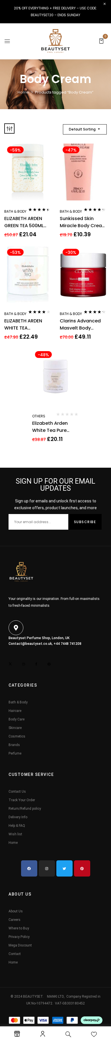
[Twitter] (64, 868)
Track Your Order (22, 800)
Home (23, 92)
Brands (14, 745)
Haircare (15, 711)
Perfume (15, 753)
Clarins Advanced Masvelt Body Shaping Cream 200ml (80, 325)
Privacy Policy (19, 937)
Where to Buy (19, 928)
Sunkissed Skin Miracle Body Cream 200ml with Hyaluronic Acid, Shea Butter (83, 222)
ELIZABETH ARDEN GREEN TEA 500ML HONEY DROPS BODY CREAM (26, 222)
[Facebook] (29, 868)
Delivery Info (18, 817)
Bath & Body (15, 211)
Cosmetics (17, 736)
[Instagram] (47, 868)
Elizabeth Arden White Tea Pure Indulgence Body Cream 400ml (51, 427)
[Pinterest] (82, 868)
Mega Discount (20, 945)
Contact (15, 954)
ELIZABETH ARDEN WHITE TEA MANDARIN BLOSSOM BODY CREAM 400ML (27, 325)
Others (38, 416)
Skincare (15, 728)
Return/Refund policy (25, 809)
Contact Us (17, 792)
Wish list (15, 834)
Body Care (16, 719)
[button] (101, 40)
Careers (14, 920)
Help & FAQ (17, 826)
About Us (16, 911)
